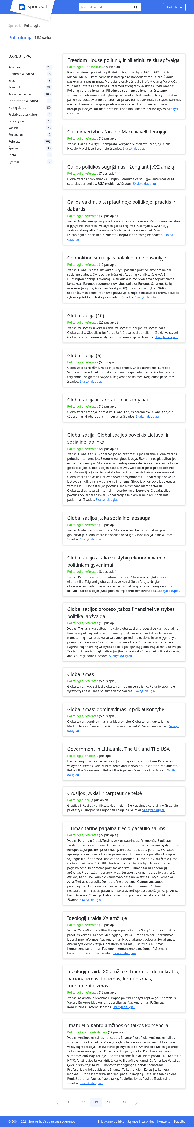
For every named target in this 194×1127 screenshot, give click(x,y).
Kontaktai (164, 1121)
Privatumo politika (111, 1121)
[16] (57, 1102)
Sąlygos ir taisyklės (140, 1121)
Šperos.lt (14, 26)
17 (96, 1102)
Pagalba (180, 1121)
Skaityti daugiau (134, 148)
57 (124, 1102)
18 (108, 1102)
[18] (136, 1102)
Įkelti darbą (174, 7)
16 (83, 1102)
